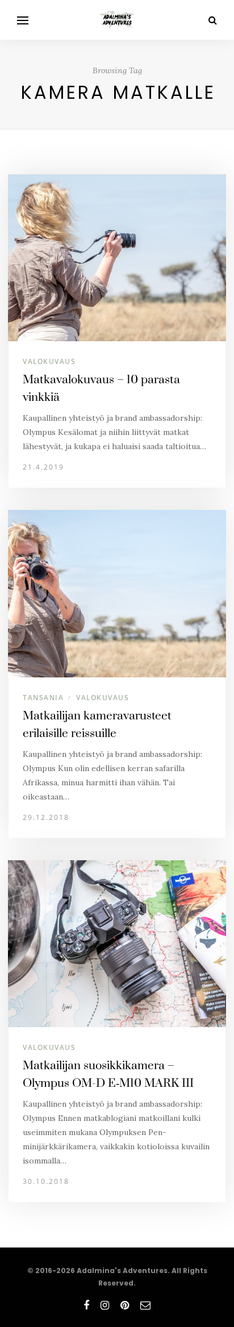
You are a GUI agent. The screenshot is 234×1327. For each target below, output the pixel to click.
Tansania (43, 697)
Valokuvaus (49, 361)
